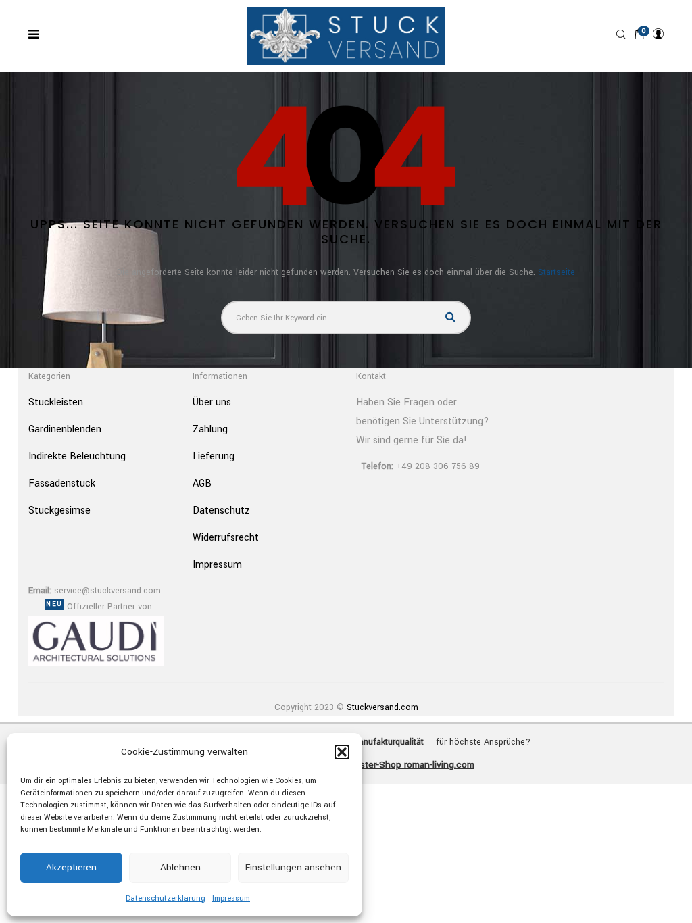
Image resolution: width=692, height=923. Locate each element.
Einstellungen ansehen (293, 867)
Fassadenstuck (61, 483)
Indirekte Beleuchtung (77, 456)
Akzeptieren (71, 867)
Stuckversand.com (382, 707)
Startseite (556, 272)
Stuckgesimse (59, 510)
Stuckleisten (55, 402)
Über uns (212, 402)
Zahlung (210, 429)
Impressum (231, 898)
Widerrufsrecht (226, 537)
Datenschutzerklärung (165, 898)
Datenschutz (221, 510)
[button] (342, 752)
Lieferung (213, 456)
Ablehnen (180, 867)
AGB (202, 483)
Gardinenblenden (64, 429)
